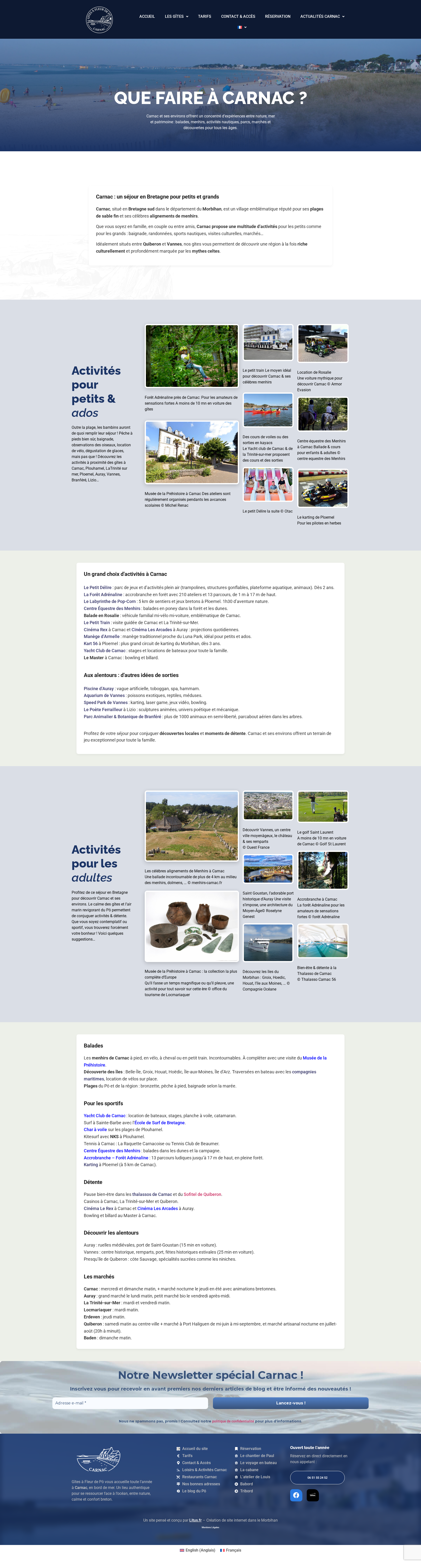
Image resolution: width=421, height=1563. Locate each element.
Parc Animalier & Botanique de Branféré (122, 716)
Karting (91, 1164)
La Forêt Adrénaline (103, 594)
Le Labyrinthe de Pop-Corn (110, 601)
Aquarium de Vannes (104, 695)
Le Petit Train (97, 622)
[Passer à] (241, 27)
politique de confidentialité (233, 1421)
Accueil (147, 16)
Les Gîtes (174, 16)
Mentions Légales (210, 1527)
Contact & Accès (238, 16)
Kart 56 (91, 643)
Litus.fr (195, 1520)
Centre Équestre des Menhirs (112, 608)
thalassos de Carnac (152, 1194)
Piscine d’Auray (99, 688)
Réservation (277, 16)
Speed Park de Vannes (106, 702)
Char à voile (95, 1129)
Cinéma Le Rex (98, 1208)
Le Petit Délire (98, 587)
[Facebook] (296, 1495)
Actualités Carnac (320, 16)
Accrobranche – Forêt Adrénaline (116, 1157)
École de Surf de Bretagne (159, 1122)
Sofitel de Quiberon (202, 1194)
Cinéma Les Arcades (152, 629)
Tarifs (204, 16)
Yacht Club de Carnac (104, 650)
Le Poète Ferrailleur (103, 709)
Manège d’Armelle (102, 636)
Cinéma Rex (95, 629)
